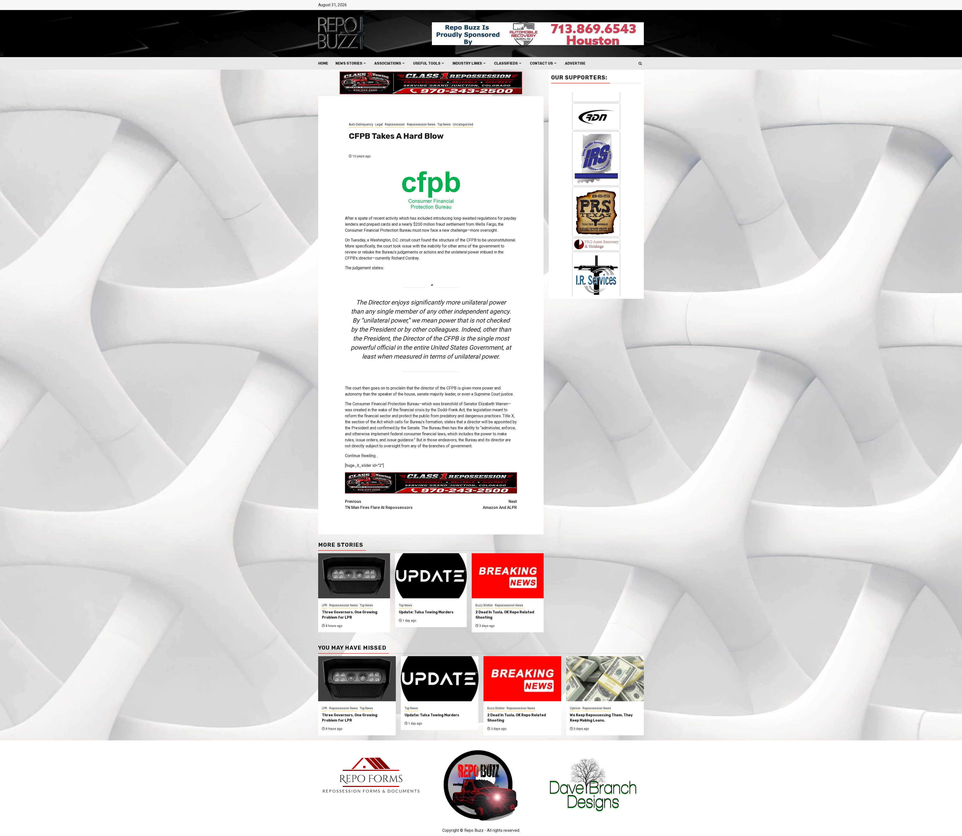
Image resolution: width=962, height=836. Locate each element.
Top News (444, 124)
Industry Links (467, 63)
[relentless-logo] (596, 119)
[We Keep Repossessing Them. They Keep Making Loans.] (605, 678)
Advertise (575, 63)
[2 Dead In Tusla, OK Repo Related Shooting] (522, 678)
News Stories (348, 63)
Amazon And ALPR (500, 504)
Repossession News (421, 124)
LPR (324, 605)
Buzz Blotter (484, 605)
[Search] (640, 63)
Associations (387, 63)
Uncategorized (463, 124)
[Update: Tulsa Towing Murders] (439, 678)
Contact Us (541, 63)
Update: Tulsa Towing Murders (426, 612)
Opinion (575, 708)
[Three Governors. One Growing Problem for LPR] (357, 678)
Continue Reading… (361, 455)
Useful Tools (426, 63)
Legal (379, 124)
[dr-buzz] (596, 202)
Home (323, 63)
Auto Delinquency (361, 124)
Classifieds (506, 63)
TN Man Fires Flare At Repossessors (379, 504)
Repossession (395, 124)
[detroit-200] (596, 157)
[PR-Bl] (596, 247)
